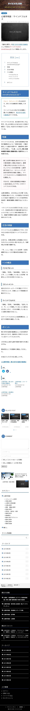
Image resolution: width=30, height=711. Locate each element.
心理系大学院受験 (11, 503)
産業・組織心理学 (11, 507)
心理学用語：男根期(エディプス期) (14, 610)
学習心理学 (9, 501)
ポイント (9, 82)
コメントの (7, 696)
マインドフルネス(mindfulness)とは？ (13, 63)
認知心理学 (9, 521)
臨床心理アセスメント (12, 517)
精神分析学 (9, 513)
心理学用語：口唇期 (9, 619)
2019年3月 (16, 574)
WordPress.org (8, 698)
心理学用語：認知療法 (7, 392)
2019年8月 (16, 553)
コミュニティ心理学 (11, 499)
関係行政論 (9, 523)
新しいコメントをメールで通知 (12, 460)
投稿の (6, 693)
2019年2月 (16, 578)
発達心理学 (9, 509)
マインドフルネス (14, 78)
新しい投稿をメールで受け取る (12, 463)
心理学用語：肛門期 (9, 614)
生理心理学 (9, 505)
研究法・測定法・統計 (12, 511)
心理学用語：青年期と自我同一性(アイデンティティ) (16, 605)
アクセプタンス (14, 74)
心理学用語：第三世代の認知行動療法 (7, 382)
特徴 (8, 67)
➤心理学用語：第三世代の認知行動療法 (13, 362)
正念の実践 (10, 69)
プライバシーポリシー (11, 707)
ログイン (5, 691)
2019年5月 (16, 566)
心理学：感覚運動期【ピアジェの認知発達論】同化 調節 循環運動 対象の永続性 (15, 599)
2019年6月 (16, 561)
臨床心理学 (9, 519)
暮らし (6, 527)
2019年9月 (16, 549)
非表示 (17, 57)
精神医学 (8, 515)
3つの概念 (10, 72)
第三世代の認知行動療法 (20, 44)
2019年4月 (16, 570)
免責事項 (21, 707)
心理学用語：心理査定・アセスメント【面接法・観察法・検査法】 (15, 636)
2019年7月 (16, 557)
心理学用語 (4, 13)
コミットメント (14, 76)
